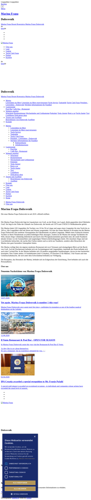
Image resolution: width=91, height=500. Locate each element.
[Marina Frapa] (7, 43)
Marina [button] (8, 101)
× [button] (35, 437)
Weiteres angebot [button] (12, 111)
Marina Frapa (9, 13)
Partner (8, 55)
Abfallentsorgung (21, 145)
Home (8, 198)
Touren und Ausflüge (14, 177)
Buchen (4, 4)
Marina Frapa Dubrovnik (15, 202)
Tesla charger (62, 113)
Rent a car (71, 113)
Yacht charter (81, 113)
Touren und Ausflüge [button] (14, 118)
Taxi (87, 113)
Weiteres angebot (12, 153)
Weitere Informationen (27, 459)
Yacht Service (53, 103)
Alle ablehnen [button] (20, 489)
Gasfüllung (10, 115)
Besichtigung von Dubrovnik (16, 120)
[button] (20, 494)
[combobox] (31, 436)
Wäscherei (10, 113)
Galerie (8, 51)
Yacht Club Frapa (12, 53)
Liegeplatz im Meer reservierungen (35, 103)
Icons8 (28, 498)
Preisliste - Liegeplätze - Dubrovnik (23, 139)
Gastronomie (10, 147)
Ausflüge (31, 120)
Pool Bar (9, 109)
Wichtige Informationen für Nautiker (38, 105)
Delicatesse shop (20, 115)
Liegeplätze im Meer (13, 103)
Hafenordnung (20, 143)
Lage (7, 49)
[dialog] (20, 466)
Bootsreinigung (19, 113)
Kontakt (9, 122)
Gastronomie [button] (10, 107)
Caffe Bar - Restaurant (21, 109)
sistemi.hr (15, 498)
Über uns (9, 47)
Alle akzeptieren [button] (20, 483)
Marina (8, 126)
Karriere (9, 57)
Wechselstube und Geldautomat (38, 113)
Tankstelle (62, 103)
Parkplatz (53, 113)
